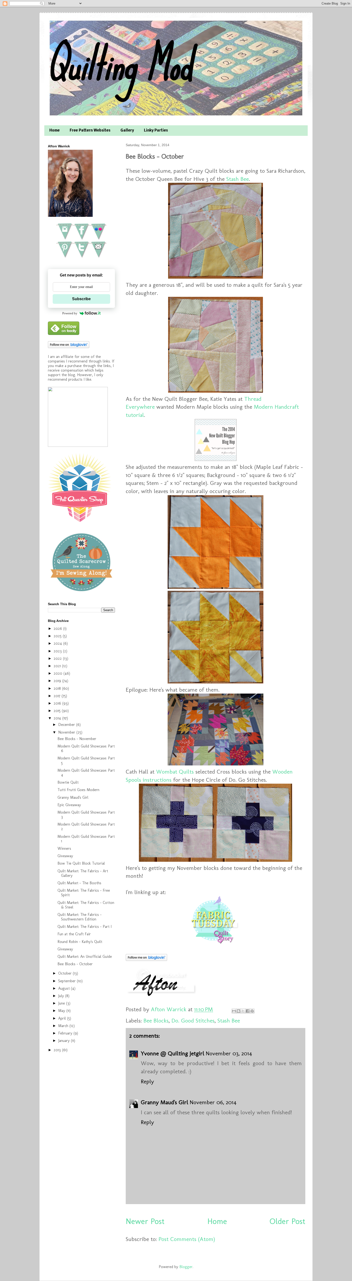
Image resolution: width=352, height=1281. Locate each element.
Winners (64, 848)
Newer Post (145, 1221)
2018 (58, 688)
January (64, 1040)
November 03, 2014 (229, 1053)
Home (54, 130)
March (63, 1025)
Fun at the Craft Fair (74, 934)
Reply (147, 1081)
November (67, 732)
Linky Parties (156, 130)
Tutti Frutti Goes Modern (78, 789)
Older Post (287, 1221)
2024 (58, 643)
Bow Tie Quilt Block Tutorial (81, 863)
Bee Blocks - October (75, 964)
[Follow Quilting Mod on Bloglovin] (146, 958)
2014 (58, 718)
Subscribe (81, 299)
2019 (58, 680)
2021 (58, 666)
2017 (58, 696)
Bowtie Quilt (68, 782)
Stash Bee (237, 178)
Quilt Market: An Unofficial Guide (84, 956)
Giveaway (65, 856)
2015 (58, 710)
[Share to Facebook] (247, 1011)
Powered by (69, 313)
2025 (58, 636)
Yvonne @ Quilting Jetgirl (172, 1053)
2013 (58, 1050)
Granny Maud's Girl (164, 1102)
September (67, 981)
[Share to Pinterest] (252, 1011)
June (62, 1003)
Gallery (127, 130)
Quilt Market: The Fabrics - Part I (84, 926)
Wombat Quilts (175, 771)
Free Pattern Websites (90, 130)
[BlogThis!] (238, 1011)
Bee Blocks (156, 1020)
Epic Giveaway (69, 805)
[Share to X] (243, 1011)
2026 (58, 628)
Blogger (186, 1266)
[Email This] (234, 1011)
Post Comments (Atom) (187, 1238)
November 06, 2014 (213, 1102)
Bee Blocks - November (76, 738)
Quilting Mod (119, 64)
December (67, 724)
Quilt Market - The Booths (79, 883)
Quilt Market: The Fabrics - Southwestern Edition (79, 916)
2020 (58, 673)
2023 (58, 651)
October (65, 973)
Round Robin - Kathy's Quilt (79, 941)
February (66, 1033)
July (61, 996)
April (62, 1018)
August (64, 988)
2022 (58, 658)
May (62, 1010)
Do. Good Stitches (193, 1020)
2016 (58, 703)
